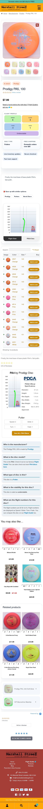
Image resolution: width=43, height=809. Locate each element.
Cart (33, 803)
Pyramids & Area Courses (12, 768)
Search (21, 805)
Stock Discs (27, 196)
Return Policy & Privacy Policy (13, 800)
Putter (15, 479)
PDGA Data (30, 239)
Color (14, 255)
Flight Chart (12, 239)
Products (31, 764)
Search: (5, 250)
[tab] (21, 725)
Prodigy (21, 13)
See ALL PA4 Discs (21, 433)
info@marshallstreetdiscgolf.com (23, 778)
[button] (37, 25)
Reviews (30, 766)
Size (22, 255)
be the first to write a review (21, 738)
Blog (12, 766)
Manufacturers (13, 13)
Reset (36, 250)
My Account (7, 805)
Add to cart (34, 262)
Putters (16, 196)
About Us (12, 764)
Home (5, 13)
